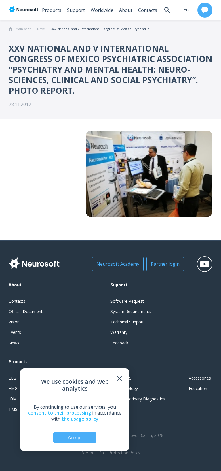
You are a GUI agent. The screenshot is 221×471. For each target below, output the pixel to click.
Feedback (119, 343)
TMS (13, 409)
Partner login (165, 264)
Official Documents (27, 311)
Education (198, 388)
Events (15, 332)
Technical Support (127, 322)
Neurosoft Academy (117, 264)
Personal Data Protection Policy (110, 452)
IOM (13, 399)
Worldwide (102, 10)
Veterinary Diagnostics (144, 399)
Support (76, 10)
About (125, 10)
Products (51, 10)
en (186, 9)
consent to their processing (59, 413)
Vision (14, 322)
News (14, 343)
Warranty (118, 332)
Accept (75, 437)
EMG (13, 388)
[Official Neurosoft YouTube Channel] (204, 264)
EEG (12, 378)
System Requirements (130, 311)
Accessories (200, 378)
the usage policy (80, 419)
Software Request (127, 301)
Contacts (147, 10)
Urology (130, 388)
